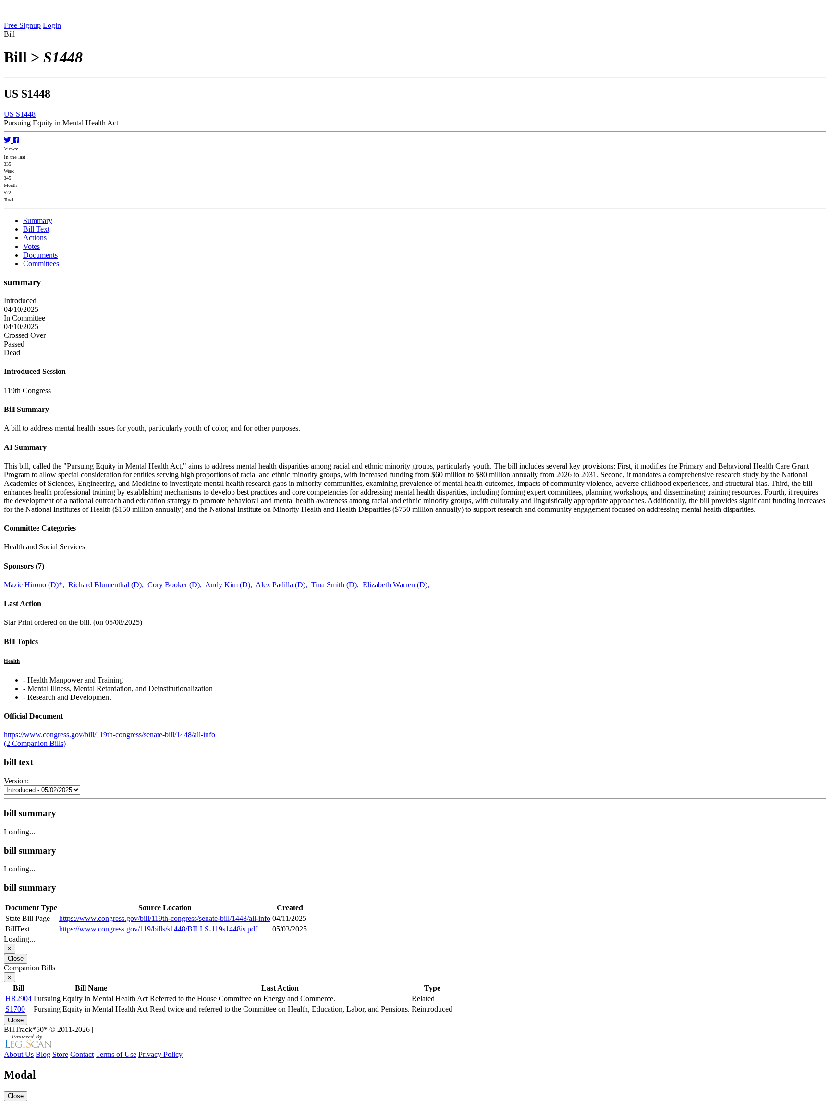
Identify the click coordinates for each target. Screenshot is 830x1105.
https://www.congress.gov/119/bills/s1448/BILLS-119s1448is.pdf (158, 929)
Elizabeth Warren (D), (397, 585)
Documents (40, 255)
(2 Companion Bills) (35, 743)
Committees (41, 264)
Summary (37, 220)
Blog (43, 1054)
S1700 (15, 1009)
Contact (82, 1054)
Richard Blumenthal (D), (107, 585)
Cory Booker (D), (176, 585)
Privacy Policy (160, 1054)
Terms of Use (116, 1054)
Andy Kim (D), (230, 585)
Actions (35, 238)
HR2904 (18, 998)
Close (16, 958)
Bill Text (36, 229)
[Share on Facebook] (16, 140)
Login (52, 25)
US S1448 (20, 114)
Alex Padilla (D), (283, 585)
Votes (31, 246)
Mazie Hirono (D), (36, 585)
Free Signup (22, 25)
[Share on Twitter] (8, 140)
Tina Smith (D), (337, 585)
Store (60, 1054)
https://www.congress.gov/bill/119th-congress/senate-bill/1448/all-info (109, 735)
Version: (16, 781)
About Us (19, 1054)
